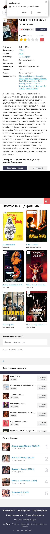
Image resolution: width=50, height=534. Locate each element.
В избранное (28, 30)
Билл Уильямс (32, 88)
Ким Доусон (34, 79)
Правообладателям (35, 515)
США (21, 53)
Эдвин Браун (24, 57)
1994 (21, 50)
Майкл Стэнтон (33, 83)
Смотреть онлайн (15, 168)
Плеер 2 (39, 168)
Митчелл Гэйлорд (26, 76)
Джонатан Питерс (26, 86)
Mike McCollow (30, 81)
